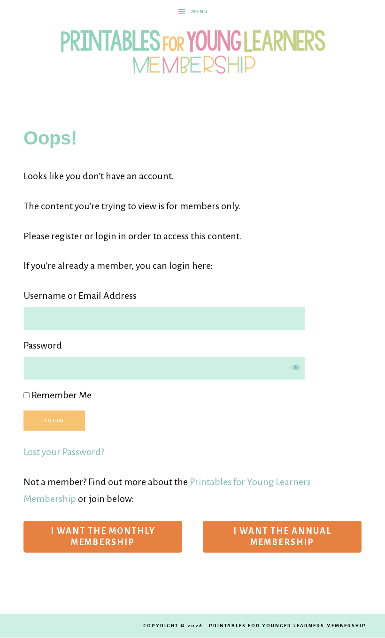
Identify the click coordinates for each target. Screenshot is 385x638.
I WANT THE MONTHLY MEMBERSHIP (103, 536)
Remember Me (61, 395)
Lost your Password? (63, 452)
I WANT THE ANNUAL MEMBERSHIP (282, 536)
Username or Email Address (80, 295)
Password (42, 345)
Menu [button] (199, 11)
